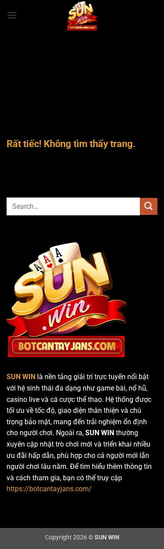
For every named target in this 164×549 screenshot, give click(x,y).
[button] (12, 15)
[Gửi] (148, 206)
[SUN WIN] (82, 15)
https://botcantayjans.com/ (49, 489)
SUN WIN (21, 377)
